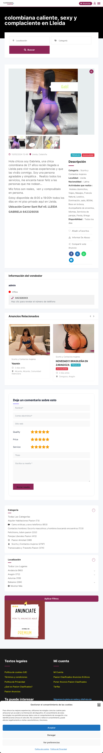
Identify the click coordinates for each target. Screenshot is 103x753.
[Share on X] (77, 253)
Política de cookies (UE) (16, 672)
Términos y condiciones (16, 677)
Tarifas (57, 686)
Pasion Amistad (22, 540)
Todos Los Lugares (17, 566)
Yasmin (16, 363)
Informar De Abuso (81, 237)
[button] (99, 704)
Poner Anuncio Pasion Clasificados (70, 682)
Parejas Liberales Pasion (22, 536)
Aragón (14, 574)
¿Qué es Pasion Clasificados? (18, 686)
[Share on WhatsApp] (83, 253)
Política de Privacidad (58, 749)
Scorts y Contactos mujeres (24, 359)
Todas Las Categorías (19, 516)
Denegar (51, 735)
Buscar (31, 49)
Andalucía (15, 570)
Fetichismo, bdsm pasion (22, 532)
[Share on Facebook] (71, 253)
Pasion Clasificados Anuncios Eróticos (72, 677)
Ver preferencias (51, 742)
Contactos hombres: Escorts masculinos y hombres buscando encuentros (46, 528)
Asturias (14, 578)
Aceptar (52, 727)
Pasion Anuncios (12, 691)
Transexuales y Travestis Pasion (26, 548)
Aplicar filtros (51, 598)
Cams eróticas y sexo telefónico (29, 524)
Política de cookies (42, 749)
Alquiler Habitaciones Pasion (24, 520)
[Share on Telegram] (71, 260)
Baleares (15, 582)
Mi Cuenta (58, 672)
